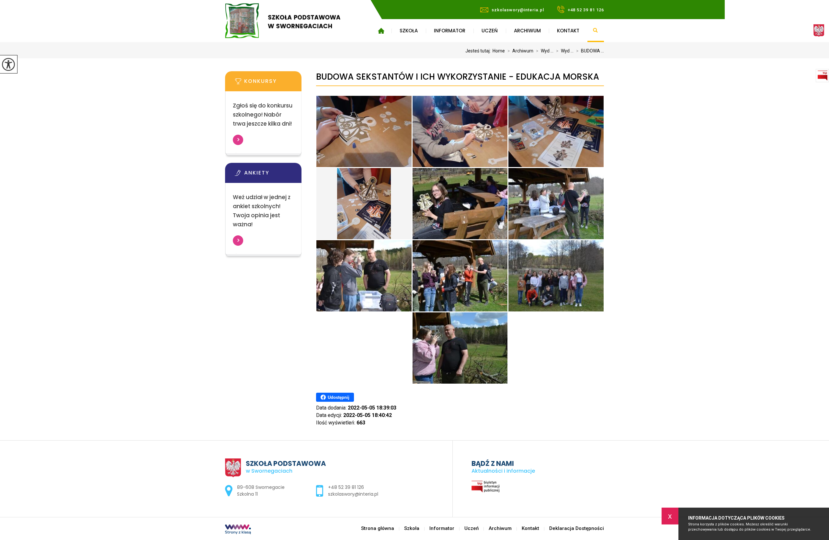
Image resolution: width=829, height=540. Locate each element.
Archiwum (527, 30)
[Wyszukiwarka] (595, 30)
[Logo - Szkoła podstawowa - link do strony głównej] (292, 20)
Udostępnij (338, 397)
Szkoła (409, 30)
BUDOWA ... (590, 51)
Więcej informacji (238, 140)
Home (499, 51)
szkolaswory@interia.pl (518, 9)
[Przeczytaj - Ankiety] (273, 175)
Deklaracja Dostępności (576, 528)
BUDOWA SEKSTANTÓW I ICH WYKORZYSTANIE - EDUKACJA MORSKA (457, 77)
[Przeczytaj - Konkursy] (273, 83)
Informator (449, 30)
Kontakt (568, 30)
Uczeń (490, 30)
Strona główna (381, 30)
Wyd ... (544, 51)
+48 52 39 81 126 (586, 9)
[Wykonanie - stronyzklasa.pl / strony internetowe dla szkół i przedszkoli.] (238, 529)
